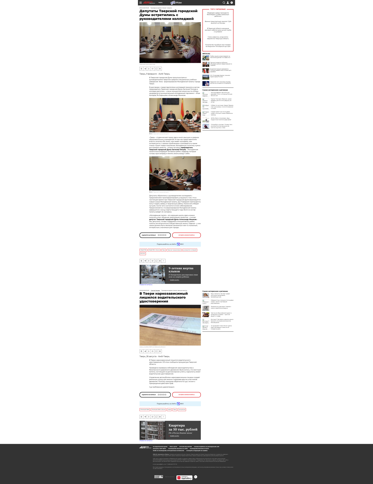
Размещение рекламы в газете (199, 448)
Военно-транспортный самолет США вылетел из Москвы (218, 22)
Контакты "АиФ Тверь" (159, 448)
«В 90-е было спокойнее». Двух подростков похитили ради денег (221, 118)
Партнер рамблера (169, 476)
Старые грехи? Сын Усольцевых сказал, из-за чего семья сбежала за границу (222, 113)
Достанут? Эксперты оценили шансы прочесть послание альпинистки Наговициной (222, 321)
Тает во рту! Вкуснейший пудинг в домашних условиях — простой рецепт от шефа (221, 314)
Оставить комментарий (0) (187, 235)
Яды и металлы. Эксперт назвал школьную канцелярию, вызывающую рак (220, 295)
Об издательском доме (160, 446)
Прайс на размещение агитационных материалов (168, 450)
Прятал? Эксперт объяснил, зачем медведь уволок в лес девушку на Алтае (221, 100)
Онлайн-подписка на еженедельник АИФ (206, 446)
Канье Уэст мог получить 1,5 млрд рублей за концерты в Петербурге (220, 82)
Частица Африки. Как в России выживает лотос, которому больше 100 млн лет (221, 94)
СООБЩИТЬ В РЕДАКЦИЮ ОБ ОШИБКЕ (196, 450)
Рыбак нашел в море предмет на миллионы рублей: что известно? (220, 57)
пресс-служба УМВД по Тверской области (152, 346)
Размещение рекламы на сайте (178, 448)
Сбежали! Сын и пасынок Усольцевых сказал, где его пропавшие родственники (222, 301)
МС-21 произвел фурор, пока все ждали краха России (220, 76)
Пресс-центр (173, 446)
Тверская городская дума (147, 64)
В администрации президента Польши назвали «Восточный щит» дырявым (220, 70)
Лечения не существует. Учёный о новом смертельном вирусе (221, 307)
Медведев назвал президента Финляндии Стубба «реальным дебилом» (218, 14)
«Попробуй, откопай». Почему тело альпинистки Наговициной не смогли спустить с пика (221, 126)
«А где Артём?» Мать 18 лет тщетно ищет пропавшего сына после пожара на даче (221, 327)
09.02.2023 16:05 (144, 8)
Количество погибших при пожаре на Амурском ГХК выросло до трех (218, 45)
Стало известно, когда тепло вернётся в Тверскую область (218, 37)
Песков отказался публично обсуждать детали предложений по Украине (221, 64)
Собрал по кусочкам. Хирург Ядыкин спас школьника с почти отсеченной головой (222, 107)
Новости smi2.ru (145, 285)
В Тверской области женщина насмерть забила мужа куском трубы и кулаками (218, 30)
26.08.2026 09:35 (144, 290)
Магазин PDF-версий (185, 446)
